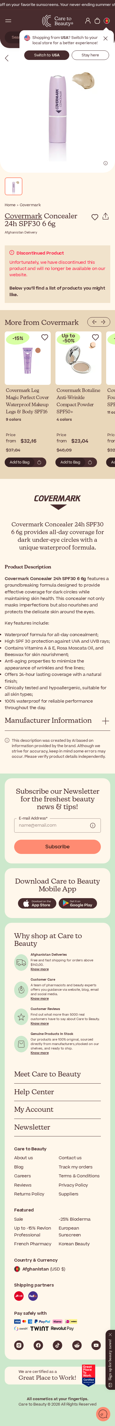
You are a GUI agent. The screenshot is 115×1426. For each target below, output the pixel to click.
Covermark (23, 216)
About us (23, 1158)
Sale (18, 1219)
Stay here (90, 55)
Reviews (23, 1185)
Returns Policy (29, 1194)
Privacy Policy (73, 1185)
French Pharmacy (32, 1244)
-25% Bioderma (74, 1219)
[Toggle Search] (17, 20)
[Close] (110, 1333)
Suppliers (68, 1194)
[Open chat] (103, 1414)
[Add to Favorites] (95, 217)
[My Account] (87, 20)
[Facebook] (38, 1345)
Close (105, 38)
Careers (22, 1176)
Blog (19, 1167)
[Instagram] (19, 1345)
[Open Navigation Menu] (8, 20)
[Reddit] (77, 1345)
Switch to (47, 55)
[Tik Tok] (57, 1345)
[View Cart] (97, 20)
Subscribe (57, 846)
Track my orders (76, 1167)
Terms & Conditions (79, 1176)
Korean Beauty (74, 1244)
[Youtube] (96, 1345)
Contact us (70, 1158)
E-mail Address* (33, 818)
